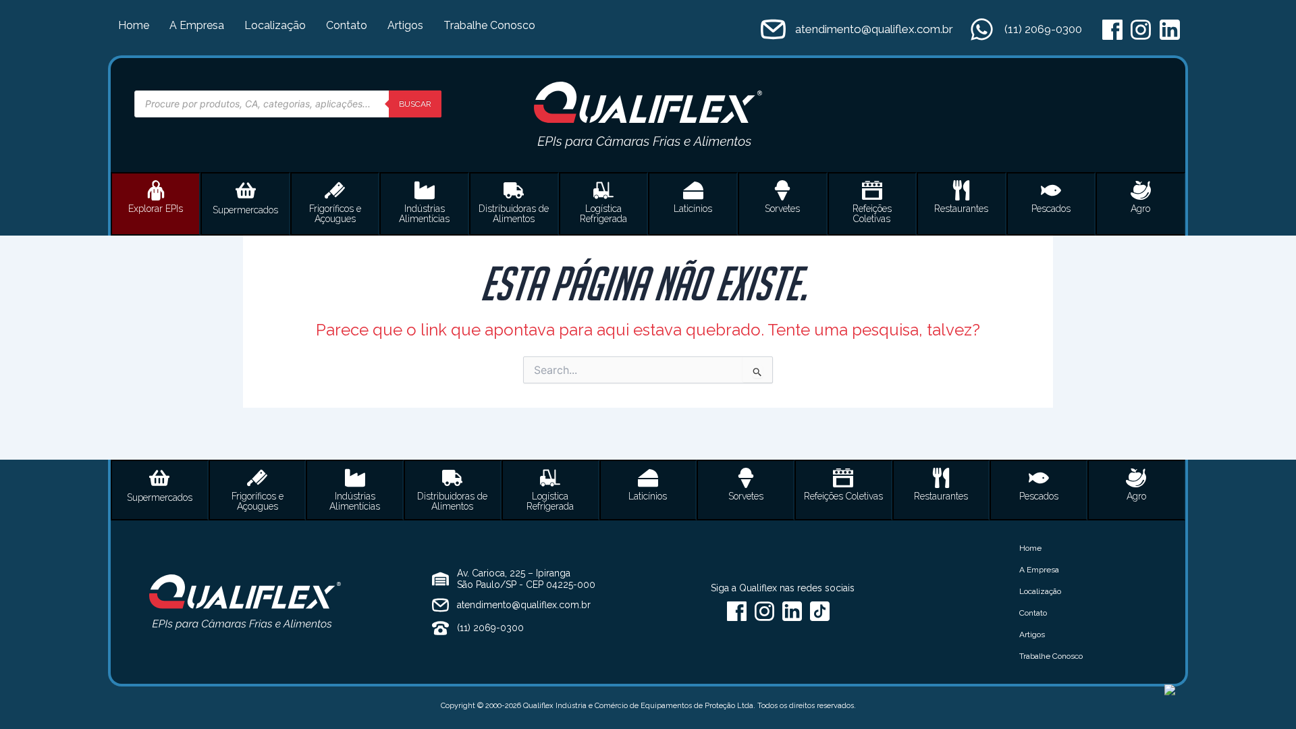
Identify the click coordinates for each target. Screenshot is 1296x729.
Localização (275, 25)
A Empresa (196, 25)
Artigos (405, 25)
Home (133, 25)
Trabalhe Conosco (489, 25)
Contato (346, 25)
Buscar (415, 104)
